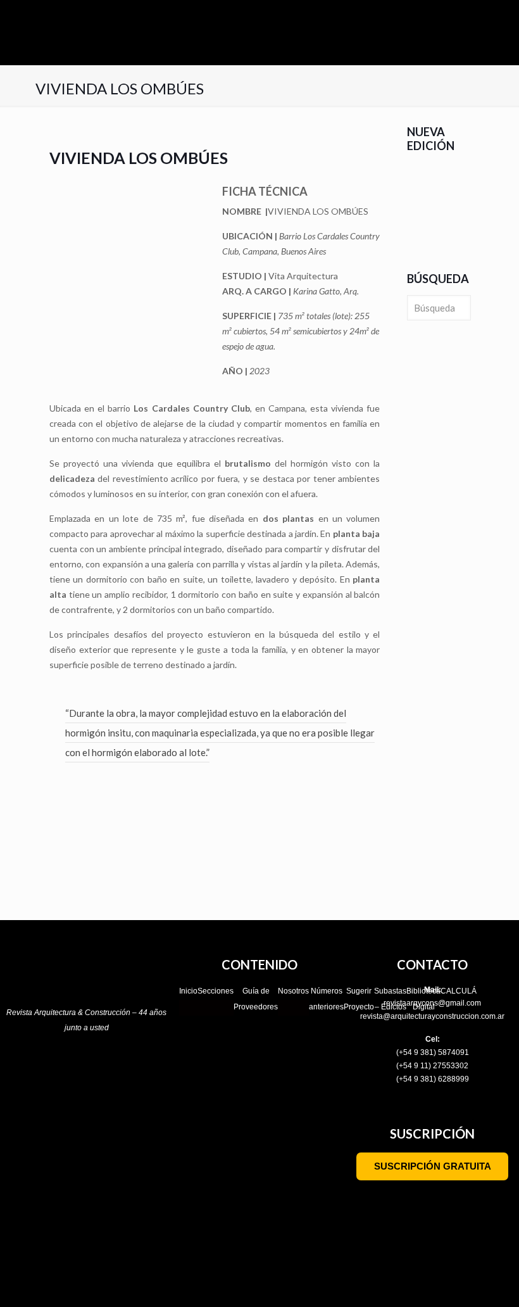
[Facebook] (45, 1069)
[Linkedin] (127, 1069)
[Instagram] (18, 1069)
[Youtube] (100, 1069)
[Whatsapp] (154, 1069)
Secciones (215, 991)
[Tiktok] (72, 1069)
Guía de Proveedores (256, 999)
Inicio (188, 991)
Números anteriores (326, 999)
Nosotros (293, 991)
